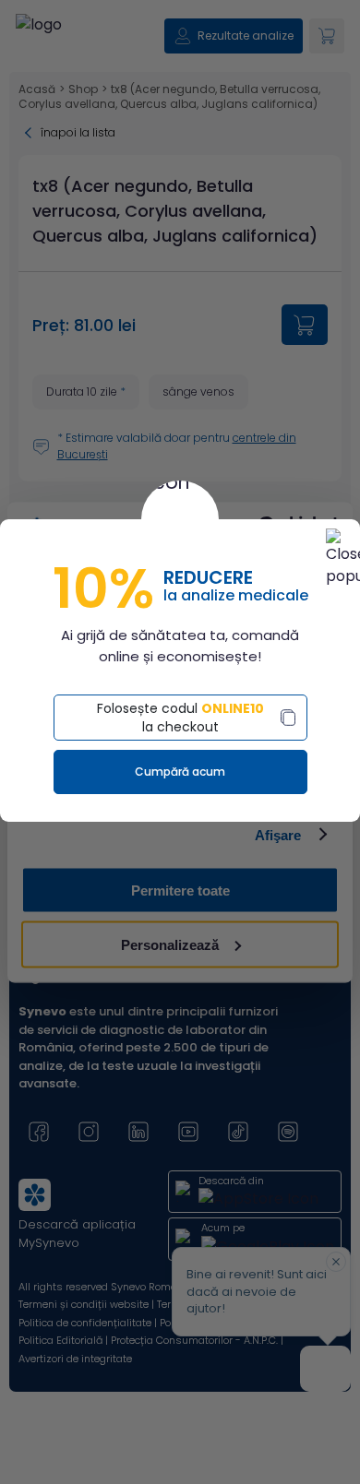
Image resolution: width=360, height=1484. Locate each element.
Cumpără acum (180, 771)
